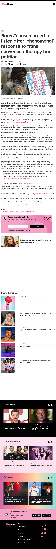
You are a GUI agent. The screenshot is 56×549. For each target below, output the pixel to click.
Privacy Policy (26, 230)
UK (2, 30)
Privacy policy (22, 542)
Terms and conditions (24, 539)
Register (37, 226)
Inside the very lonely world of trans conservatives (33, 298)
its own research (8, 136)
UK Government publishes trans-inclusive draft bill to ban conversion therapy (35, 361)
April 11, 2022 (31, 183)
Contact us (21, 530)
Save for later (14, 64)
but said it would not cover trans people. (16, 122)
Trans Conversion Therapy (27, 211)
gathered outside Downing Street (42, 193)
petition (18, 126)
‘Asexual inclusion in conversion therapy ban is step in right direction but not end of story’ (35, 314)
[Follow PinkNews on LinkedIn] (41, 536)
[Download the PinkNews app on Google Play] (46, 515)
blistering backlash (15, 119)
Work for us (21, 536)
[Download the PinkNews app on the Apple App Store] (36, 515)
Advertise (21, 533)
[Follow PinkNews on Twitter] (41, 526)
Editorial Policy (22, 526)
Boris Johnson (4, 211)
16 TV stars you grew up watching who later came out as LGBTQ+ (35, 241)
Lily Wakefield (18, 61)
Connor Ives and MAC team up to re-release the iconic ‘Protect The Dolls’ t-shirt (15, 465)
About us (20, 523)
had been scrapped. (12, 116)
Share (5, 64)
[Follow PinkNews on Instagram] (41, 533)
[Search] (49, 4)
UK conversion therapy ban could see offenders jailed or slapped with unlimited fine (37, 345)
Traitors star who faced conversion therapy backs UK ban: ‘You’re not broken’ (37, 330)
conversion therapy (14, 211)
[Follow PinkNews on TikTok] (41, 529)
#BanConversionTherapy (10, 178)
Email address (13, 223)
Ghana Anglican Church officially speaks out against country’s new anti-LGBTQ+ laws (41, 428)
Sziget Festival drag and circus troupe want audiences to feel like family (15, 500)
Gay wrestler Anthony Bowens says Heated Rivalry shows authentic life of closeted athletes (41, 501)
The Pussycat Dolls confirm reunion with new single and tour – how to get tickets (41, 464)
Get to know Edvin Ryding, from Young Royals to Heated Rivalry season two (15, 427)
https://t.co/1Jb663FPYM (25, 178)
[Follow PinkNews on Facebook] (45, 526)
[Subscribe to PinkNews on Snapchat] (45, 533)
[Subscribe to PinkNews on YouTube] (45, 529)
